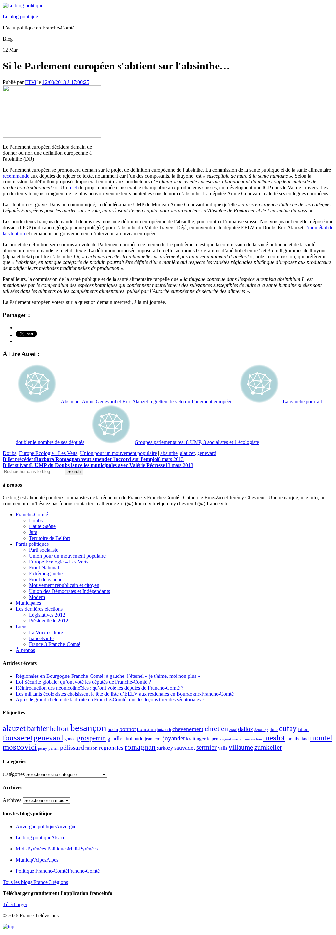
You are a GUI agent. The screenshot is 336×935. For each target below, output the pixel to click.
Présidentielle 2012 (48, 620)
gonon (70, 738)
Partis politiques (32, 544)
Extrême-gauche (46, 573)
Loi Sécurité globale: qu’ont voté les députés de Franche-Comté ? (83, 682)
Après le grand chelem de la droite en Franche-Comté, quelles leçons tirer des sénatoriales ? (110, 699)
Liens (21, 626)
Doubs (9, 453)
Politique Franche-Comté (58, 871)
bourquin (146, 729)
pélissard (72, 747)
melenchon (253, 739)
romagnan (140, 747)
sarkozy (165, 748)
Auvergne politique (46, 826)
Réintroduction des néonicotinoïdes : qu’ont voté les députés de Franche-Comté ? (99, 688)
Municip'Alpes (37, 860)
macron (238, 739)
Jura (33, 532)
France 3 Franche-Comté (54, 644)
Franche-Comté (32, 514)
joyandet (174, 738)
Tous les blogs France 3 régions (35, 882)
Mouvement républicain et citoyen (64, 585)
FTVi (30, 82)
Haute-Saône (42, 526)
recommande (16, 176)
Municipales (28, 603)
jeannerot (153, 738)
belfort (59, 729)
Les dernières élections (39, 609)
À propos (25, 650)
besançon (88, 727)
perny (42, 748)
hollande (134, 738)
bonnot (127, 729)
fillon (303, 729)
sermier (206, 747)
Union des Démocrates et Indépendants (69, 591)
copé (233, 730)
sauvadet (184, 747)
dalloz (245, 728)
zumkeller (268, 747)
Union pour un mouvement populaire (118, 453)
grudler (115, 738)
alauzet (187, 453)
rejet (72, 187)
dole (274, 729)
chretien (216, 728)
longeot (225, 739)
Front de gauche (45, 579)
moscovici (20, 746)
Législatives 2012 (47, 615)
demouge (261, 730)
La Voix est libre (46, 632)
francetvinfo (41, 638)
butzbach (164, 729)
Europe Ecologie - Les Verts (48, 453)
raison (91, 748)
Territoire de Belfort (49, 538)
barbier (38, 728)
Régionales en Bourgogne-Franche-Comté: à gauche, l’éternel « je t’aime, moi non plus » (108, 676)
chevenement (187, 729)
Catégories (14, 774)
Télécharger (15, 904)
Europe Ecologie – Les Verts (58, 561)
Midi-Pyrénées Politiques (57, 848)
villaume (241, 747)
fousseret (17, 737)
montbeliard (297, 738)
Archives (12, 800)
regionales (111, 748)
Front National (44, 567)
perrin (53, 748)
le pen (212, 738)
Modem (37, 597)
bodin (113, 729)
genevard (206, 453)
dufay (288, 728)
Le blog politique (20, 16)
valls (222, 748)
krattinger (196, 738)
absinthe (169, 453)
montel (321, 738)
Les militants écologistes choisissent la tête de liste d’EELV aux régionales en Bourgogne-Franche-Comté (125, 693)
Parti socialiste (43, 550)
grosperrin (91, 738)
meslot (274, 737)
